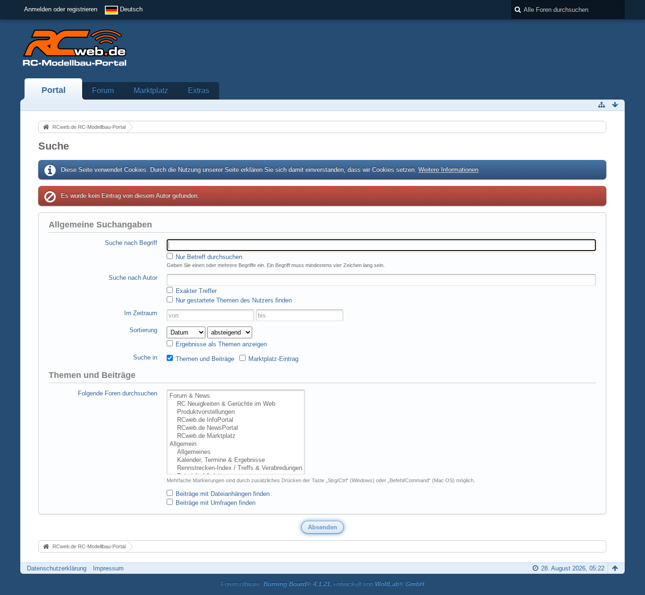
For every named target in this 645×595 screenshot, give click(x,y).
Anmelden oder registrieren (60, 9)
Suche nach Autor (133, 277)
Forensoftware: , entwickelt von (322, 583)
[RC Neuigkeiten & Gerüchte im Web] (236, 404)
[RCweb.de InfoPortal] (236, 420)
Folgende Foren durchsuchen (117, 393)
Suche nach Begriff (131, 242)
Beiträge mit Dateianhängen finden (222, 493)
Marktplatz (151, 90)
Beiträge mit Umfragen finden (214, 502)
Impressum (108, 568)
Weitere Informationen (448, 169)
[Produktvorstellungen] (236, 412)
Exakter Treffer (195, 290)
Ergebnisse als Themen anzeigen (220, 344)
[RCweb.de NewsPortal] (236, 428)
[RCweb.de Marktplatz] (236, 436)
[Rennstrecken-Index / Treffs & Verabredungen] (236, 468)
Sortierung (143, 330)
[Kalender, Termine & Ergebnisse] (236, 460)
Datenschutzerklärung (56, 568)
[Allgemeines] (236, 452)
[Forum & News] (236, 396)
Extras (198, 90)
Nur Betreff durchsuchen (208, 256)
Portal (54, 90)
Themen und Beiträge (204, 358)
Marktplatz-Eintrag (272, 358)
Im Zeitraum (140, 313)
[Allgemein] (236, 444)
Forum (103, 90)
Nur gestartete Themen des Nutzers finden (233, 300)
